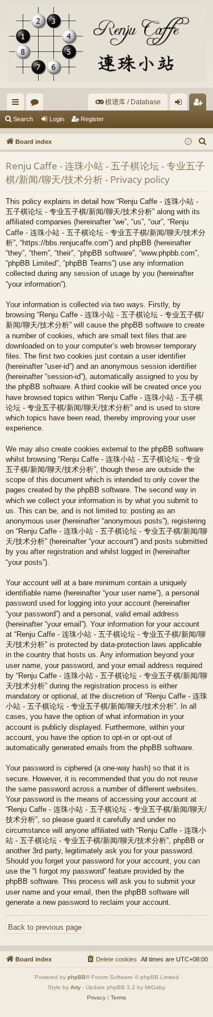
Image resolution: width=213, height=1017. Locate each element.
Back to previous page (45, 927)
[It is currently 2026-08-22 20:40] (188, 141)
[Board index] (106, 44)
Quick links (17, 104)
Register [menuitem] (200, 104)
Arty (75, 987)
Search (23, 119)
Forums (37, 104)
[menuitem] (128, 101)
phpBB (77, 977)
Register (92, 119)
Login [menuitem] (180, 104)
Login (56, 119)
